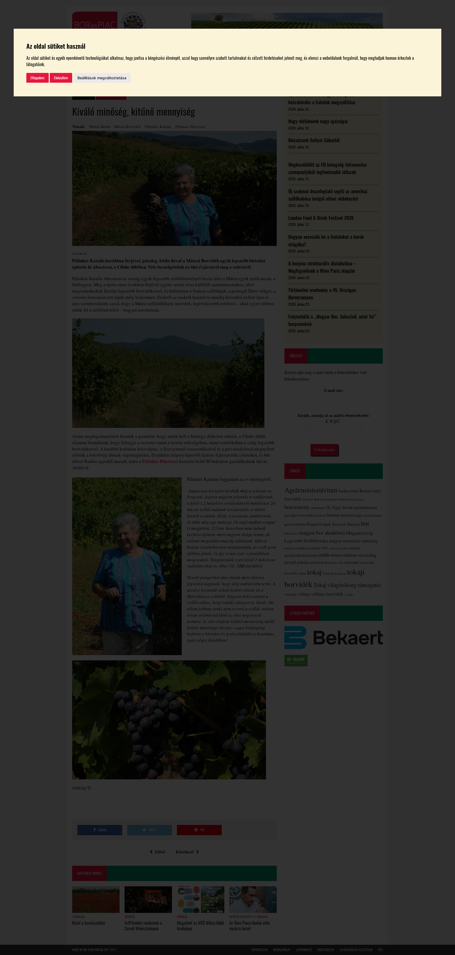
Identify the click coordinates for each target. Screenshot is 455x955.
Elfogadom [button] (37, 77)
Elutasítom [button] (61, 77)
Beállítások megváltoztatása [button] (101, 78)
